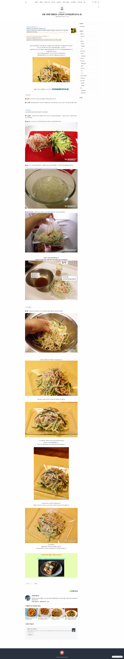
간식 (82, 73)
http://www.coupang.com (31, 26)
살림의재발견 (83, 90)
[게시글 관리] (31, 584)
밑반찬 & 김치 (47, 2)
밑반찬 (82, 53)
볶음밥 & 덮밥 (83, 63)
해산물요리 (83, 46)
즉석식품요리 (73, 2)
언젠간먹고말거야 (59, 16)
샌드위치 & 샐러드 (65, 2)
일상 (84, 2)
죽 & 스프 (82, 68)
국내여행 (82, 83)
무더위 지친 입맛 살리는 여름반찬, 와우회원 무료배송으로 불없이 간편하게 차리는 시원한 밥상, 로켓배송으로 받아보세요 (47, 31)
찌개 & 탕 (82, 36)
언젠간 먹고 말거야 (32, 629)
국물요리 (36, 2)
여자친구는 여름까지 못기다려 (33, 38)
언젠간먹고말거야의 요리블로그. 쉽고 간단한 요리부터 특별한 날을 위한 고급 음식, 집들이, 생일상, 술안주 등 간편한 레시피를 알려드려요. (49, 631)
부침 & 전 (53, 2)
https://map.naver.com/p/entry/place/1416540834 (36, 36)
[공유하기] (29, 584)
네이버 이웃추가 (43, 601)
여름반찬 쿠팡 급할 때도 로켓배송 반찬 (36, 28)
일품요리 (41, 2)
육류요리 (82, 43)
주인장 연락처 (82, 26)
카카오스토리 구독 (35, 601)
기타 (82, 48)
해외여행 (82, 85)
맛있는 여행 (80, 2)
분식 (82, 70)
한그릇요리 (59, 2)
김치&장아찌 (83, 56)
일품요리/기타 (62, 12)
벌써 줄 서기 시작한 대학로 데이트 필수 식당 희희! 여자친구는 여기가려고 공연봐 (43, 40)
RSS (48, 601)
